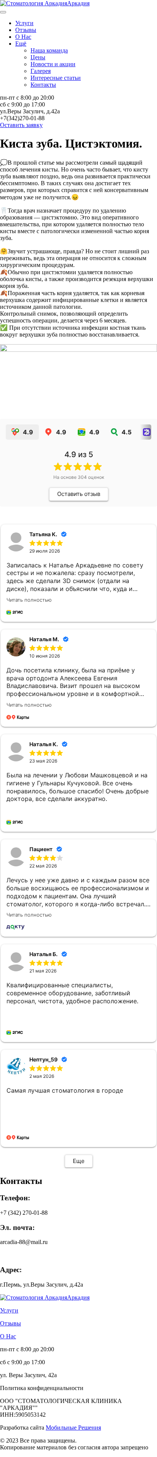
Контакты (43, 84)
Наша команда (49, 50)
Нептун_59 (43, 1059)
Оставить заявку (21, 125)
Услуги (24, 23)
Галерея (40, 71)
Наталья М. (44, 639)
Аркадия (78, 3)
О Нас (23, 36)
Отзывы (25, 30)
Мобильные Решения (73, 1427)
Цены (37, 57)
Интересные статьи (55, 78)
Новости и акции (52, 64)
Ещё (20, 43)
